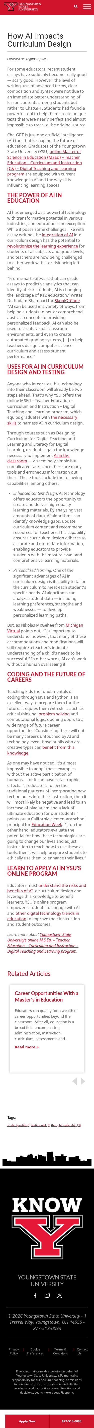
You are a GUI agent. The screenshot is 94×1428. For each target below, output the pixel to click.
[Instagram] (47, 1295)
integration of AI (57, 235)
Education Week (47, 824)
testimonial (40, 1125)
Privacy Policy (14, 1351)
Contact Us (82, 1351)
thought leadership (66, 1125)
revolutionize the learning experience (42, 246)
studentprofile (18, 1125)
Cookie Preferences (35, 1351)
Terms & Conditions (60, 1351)
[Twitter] (59, 1295)
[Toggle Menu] (87, 6)
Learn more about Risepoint (54, 1392)
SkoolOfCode (67, 300)
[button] (76, 6)
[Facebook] (34, 1295)
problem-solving (54, 714)
